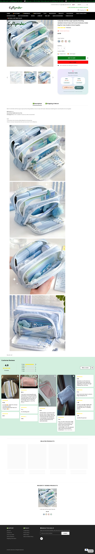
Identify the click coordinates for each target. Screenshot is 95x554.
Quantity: (60, 45)
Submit (65, 533)
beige (46, 514)
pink (49, 514)
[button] (7, 77)
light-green (51, 514)
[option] (30, 43)
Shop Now (79, 87)
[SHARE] (87, 58)
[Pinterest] (41, 538)
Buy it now (73, 62)
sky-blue (44, 514)
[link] (16, 471)
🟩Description (37, 103)
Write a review (85, 367)
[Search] (82, 5)
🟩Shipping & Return (52, 103)
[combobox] (81, 5)
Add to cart (71, 58)
